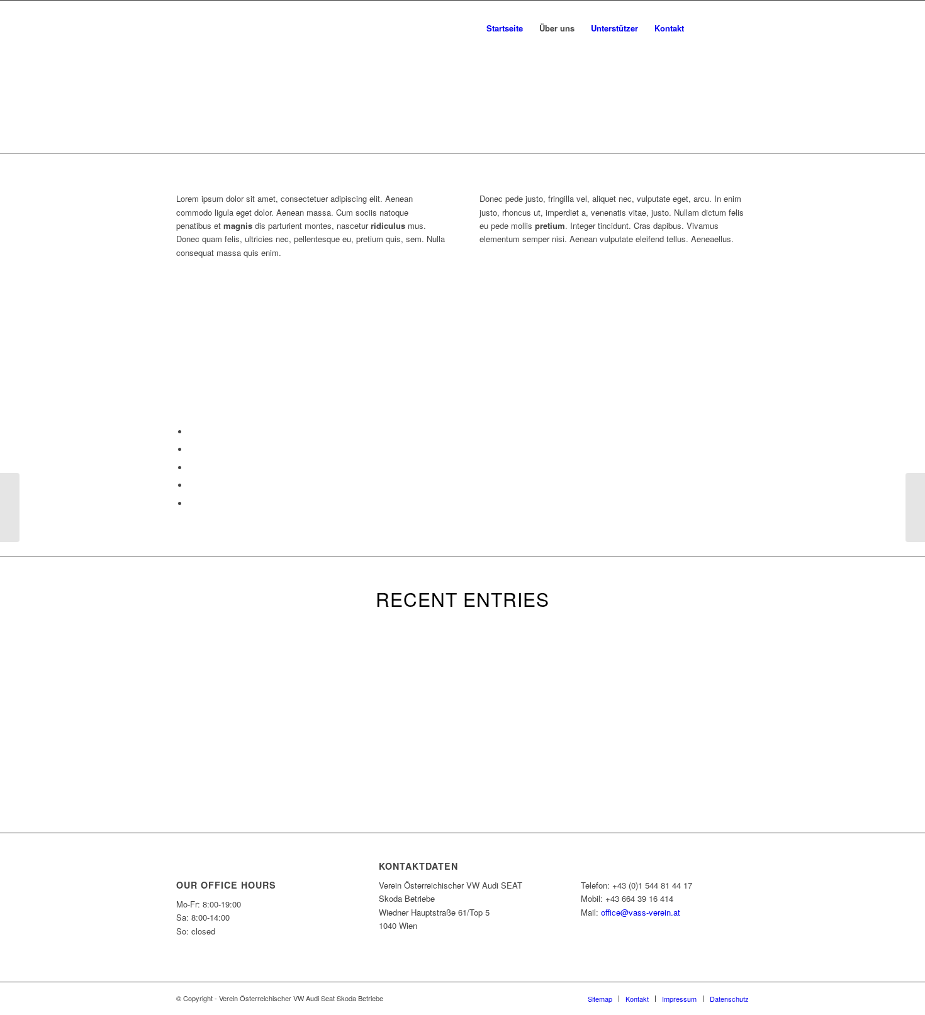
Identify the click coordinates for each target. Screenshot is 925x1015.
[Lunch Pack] (10, 507)
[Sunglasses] (915, 507)
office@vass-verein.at (640, 912)
